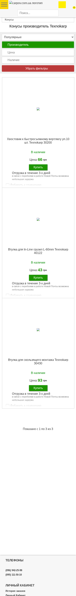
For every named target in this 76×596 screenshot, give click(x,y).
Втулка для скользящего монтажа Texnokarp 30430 (38, 361)
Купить (38, 167)
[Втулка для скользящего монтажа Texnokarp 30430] (38, 329)
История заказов (15, 591)
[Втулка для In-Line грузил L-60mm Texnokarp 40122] (38, 219)
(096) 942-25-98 (14, 570)
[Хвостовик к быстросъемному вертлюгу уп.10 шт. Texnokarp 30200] (38, 108)
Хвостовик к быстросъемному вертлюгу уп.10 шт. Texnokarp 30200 (38, 140)
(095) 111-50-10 (14, 575)
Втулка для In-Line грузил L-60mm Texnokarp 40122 (38, 251)
